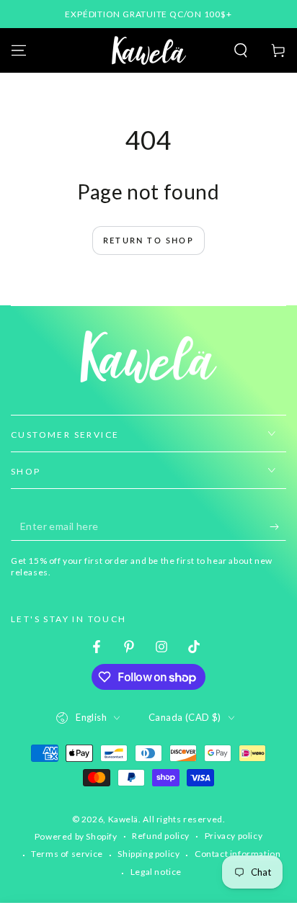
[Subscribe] (278, 526)
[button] (241, 50)
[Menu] (18, 50)
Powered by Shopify (76, 836)
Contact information (237, 853)
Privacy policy (233, 835)
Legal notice (156, 871)
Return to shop (148, 240)
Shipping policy (148, 853)
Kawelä (123, 819)
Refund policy (161, 835)
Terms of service (67, 853)
